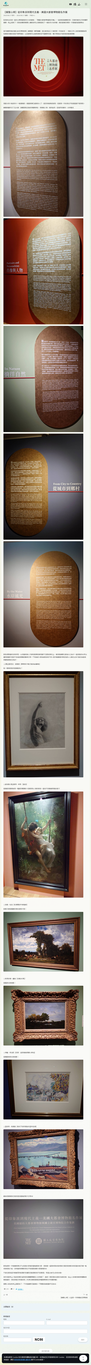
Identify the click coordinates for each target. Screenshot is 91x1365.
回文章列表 (45, 1351)
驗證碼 (5, 1336)
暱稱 (5, 1319)
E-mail (48, 1319)
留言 (82, 1340)
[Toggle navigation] (86, 4)
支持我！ (21, 1289)
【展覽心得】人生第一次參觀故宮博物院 (73, 1296)
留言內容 (6, 1327)
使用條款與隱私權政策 (22, 1359)
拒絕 (83, 1358)
